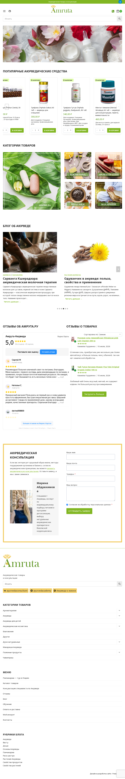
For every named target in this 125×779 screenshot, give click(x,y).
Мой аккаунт (9, 714)
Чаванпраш (8, 657)
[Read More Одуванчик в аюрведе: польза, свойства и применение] (34, 252)
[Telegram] (120, 2)
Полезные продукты (12, 652)
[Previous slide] (7, 107)
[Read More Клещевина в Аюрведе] (95, 252)
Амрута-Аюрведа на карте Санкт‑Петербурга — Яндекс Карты (37, 428)
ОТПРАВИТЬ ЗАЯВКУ (79, 511)
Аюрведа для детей (12, 621)
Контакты (7, 720)
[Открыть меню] (5, 11)
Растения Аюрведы (15, 275)
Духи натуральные (11, 642)
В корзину (17, 130)
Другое (6, 636)
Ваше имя (70, 452)
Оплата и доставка (11, 709)
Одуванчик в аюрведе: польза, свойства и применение (30, 280)
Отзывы (6, 693)
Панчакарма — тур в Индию (16, 678)
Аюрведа (7, 615)
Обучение (7, 704)
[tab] (57, 308)
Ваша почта (71, 463)
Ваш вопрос (71, 485)
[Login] (10, 11)
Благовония (8, 631)
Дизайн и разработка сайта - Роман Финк (106, 774)
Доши (5, 746)
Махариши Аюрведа (12, 647)
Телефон (71, 474)
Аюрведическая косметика (15, 626)
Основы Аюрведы (11, 749)
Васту (5, 742)
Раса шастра (8, 755)
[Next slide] (118, 107)
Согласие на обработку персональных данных (90, 504)
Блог (5, 699)
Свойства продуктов (12, 762)
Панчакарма (8, 752)
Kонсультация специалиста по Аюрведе (21, 688)
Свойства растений (12, 765)
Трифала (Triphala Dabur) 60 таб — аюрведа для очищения (42, 110)
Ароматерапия (9, 610)
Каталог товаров (10, 683)
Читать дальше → (17, 299)
